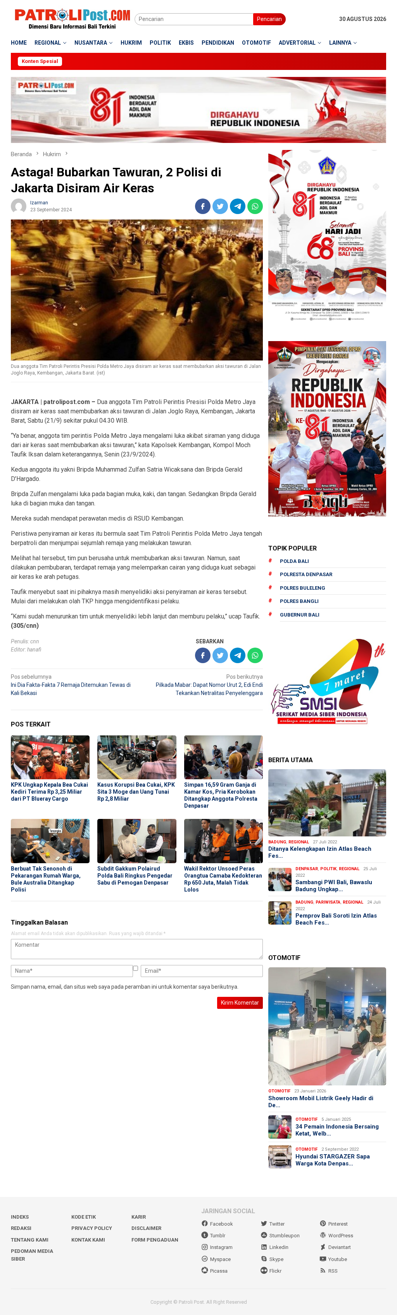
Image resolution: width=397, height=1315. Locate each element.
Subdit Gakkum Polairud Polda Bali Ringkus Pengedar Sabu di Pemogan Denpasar (135, 876)
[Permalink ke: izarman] (18, 206)
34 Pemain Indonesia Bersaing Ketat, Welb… (337, 1130)
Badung (277, 842)
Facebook (221, 1224)
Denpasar (306, 868)
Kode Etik (83, 1217)
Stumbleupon (284, 1235)
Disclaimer (146, 1228)
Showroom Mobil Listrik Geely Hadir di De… (320, 1102)
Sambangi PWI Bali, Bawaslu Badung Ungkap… (333, 886)
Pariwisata (328, 902)
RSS (333, 1271)
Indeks (20, 1217)
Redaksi (21, 1228)
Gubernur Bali (299, 615)
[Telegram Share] (237, 206)
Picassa (219, 1271)
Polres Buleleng (302, 588)
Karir (138, 1217)
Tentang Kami (29, 1240)
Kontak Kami (88, 1240)
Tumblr (217, 1235)
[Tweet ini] (220, 206)
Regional (298, 842)
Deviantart (339, 1247)
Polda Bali (294, 561)
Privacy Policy (91, 1228)
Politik (328, 868)
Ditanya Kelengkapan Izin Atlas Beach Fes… (319, 852)
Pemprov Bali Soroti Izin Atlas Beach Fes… (336, 919)
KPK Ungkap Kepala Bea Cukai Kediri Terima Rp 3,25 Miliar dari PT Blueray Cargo (49, 792)
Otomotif (279, 1091)
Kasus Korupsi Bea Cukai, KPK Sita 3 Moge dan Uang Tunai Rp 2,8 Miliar (136, 792)
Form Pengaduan (154, 1240)
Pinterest (338, 1224)
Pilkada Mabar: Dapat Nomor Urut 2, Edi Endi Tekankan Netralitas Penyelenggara (209, 685)
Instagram (221, 1247)
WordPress (340, 1235)
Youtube (337, 1259)
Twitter (277, 1224)
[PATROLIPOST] (73, 19)
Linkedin (278, 1247)
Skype (276, 1259)
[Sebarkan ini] (203, 206)
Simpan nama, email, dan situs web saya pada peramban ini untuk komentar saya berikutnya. (124, 987)
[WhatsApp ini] (255, 206)
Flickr (275, 1271)
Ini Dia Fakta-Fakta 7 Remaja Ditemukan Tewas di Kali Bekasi (71, 685)
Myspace (220, 1259)
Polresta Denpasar (306, 574)
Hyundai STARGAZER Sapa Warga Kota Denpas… (332, 1160)
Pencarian (269, 19)
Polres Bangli (299, 601)
